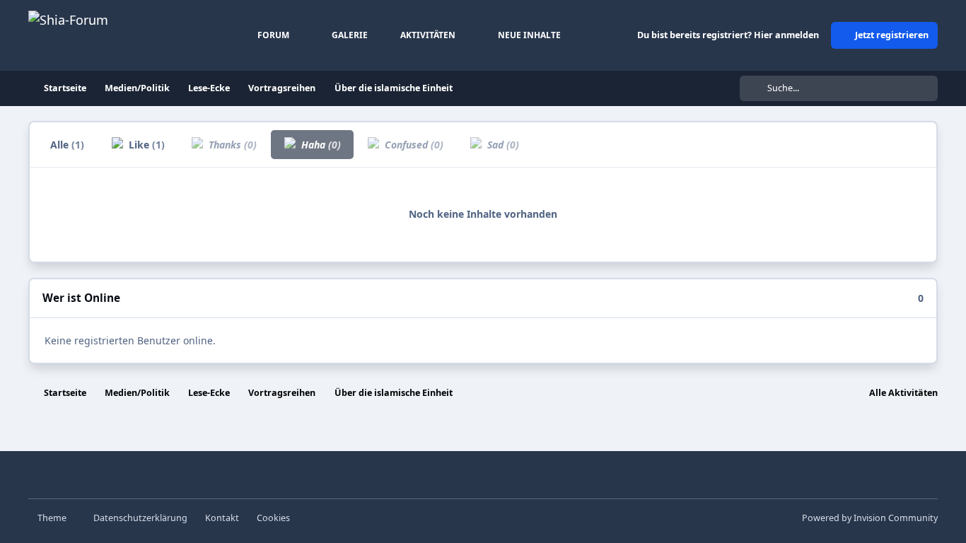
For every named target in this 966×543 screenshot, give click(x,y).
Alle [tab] (67, 144)
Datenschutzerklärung (140, 518)
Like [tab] (145, 144)
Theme (53, 518)
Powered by (870, 518)
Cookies (273, 518)
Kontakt (222, 518)
